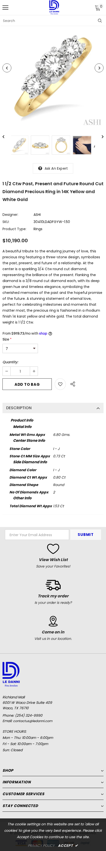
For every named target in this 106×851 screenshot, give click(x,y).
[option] (53, 76)
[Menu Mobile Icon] (5, 8)
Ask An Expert (56, 168)
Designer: (10, 214)
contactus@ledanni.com (32, 721)
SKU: (5, 221)
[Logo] (54, 7)
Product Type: (14, 228)
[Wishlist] (60, 384)
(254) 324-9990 (28, 715)
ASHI (37, 214)
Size (7, 339)
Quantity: (10, 362)
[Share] (71, 383)
